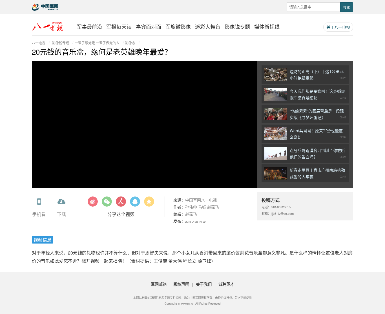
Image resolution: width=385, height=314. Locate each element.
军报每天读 (119, 26)
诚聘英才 (226, 284)
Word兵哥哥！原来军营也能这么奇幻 (318, 134)
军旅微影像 (178, 26)
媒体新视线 (267, 26)
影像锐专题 (237, 26)
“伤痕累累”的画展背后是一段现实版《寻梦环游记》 (318, 114)
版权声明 (181, 284)
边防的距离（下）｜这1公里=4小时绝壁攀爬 (318, 74)
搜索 (346, 7)
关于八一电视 (338, 27)
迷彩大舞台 (207, 26)
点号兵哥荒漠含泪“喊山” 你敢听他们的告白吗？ (318, 153)
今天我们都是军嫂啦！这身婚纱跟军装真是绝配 (318, 94)
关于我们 (204, 284)
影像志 (130, 42)
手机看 (39, 214)
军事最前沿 (89, 26)
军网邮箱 (159, 284)
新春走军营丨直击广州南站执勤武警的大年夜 (318, 173)
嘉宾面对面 (148, 26)
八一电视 (38, 42)
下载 (61, 214)
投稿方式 (271, 200)
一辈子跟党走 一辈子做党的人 (97, 42)
